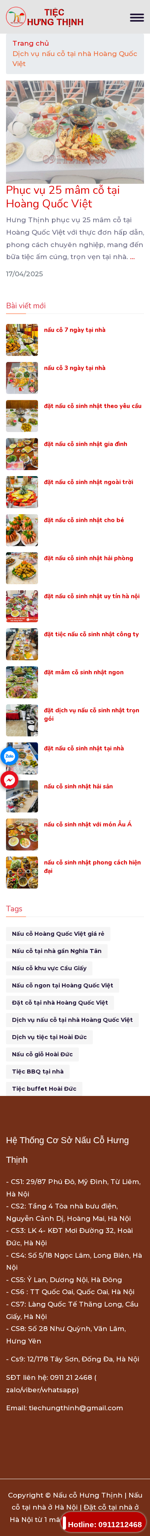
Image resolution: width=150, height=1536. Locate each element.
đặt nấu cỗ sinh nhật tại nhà (84, 748)
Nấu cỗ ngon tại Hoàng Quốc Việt (62, 985)
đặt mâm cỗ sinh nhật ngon (84, 672)
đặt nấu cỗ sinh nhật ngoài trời (88, 482)
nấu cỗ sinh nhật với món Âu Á (88, 824)
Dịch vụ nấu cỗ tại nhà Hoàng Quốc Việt (72, 1019)
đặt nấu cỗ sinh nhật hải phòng (88, 558)
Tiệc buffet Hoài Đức (44, 1088)
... (132, 257)
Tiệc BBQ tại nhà (38, 1071)
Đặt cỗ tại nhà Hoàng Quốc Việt (60, 1002)
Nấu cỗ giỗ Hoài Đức (42, 1054)
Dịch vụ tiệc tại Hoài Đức (49, 1037)
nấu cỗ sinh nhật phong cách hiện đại (92, 866)
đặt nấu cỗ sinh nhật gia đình (85, 444)
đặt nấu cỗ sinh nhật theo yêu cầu (93, 406)
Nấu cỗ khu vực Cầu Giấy (49, 968)
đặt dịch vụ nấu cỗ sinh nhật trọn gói (91, 714)
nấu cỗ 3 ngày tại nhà (75, 368)
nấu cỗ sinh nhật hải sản (78, 786)
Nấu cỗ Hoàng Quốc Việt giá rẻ (58, 933)
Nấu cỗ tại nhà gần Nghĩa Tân (57, 951)
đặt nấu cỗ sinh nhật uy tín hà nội (92, 596)
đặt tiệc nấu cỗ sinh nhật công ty (91, 634)
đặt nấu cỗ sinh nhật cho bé (84, 520)
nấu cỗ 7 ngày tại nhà (75, 330)
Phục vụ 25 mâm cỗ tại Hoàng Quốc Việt (63, 197)
